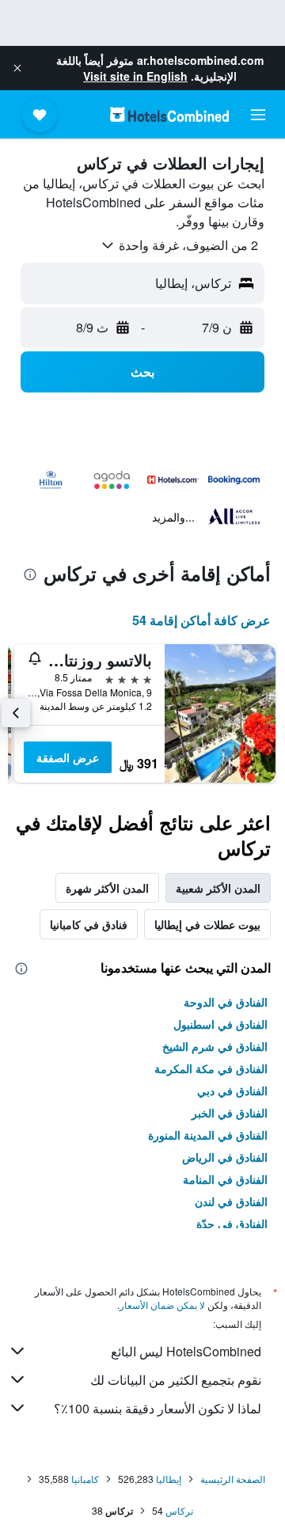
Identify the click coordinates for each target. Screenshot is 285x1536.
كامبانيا (85, 1478)
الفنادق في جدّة (232, 1223)
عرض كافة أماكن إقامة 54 (201, 620)
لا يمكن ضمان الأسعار (162, 1304)
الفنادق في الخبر (230, 1113)
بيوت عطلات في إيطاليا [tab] (207, 924)
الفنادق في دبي (232, 1090)
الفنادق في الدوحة (226, 1002)
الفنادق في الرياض (225, 1157)
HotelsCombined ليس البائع (186, 1351)
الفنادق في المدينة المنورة (208, 1135)
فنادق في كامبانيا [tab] (88, 924)
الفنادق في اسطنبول (220, 1024)
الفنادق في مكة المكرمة (211, 1068)
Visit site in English (135, 76)
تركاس (179, 1510)
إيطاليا (168, 1478)
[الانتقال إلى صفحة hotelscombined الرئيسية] (169, 114)
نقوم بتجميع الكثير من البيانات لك (175, 1380)
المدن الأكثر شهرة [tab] (107, 888)
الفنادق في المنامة (225, 1179)
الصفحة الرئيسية (232, 1478)
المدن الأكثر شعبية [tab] (218, 888)
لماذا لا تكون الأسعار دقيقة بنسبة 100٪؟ (157, 1408)
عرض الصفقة (67, 757)
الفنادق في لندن (231, 1201)
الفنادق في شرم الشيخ (215, 1046)
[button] (17, 68)
